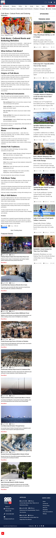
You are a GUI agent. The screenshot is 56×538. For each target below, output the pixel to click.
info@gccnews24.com (9, 518)
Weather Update (20, 8)
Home (44, 501)
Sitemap (45, 513)
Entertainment (4, 227)
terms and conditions (48, 511)
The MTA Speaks (5, 8)
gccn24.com (6, 525)
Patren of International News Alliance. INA (9, 508)
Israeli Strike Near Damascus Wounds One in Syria (14, 284)
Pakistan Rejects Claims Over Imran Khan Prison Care (15, 256)
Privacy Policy (46, 505)
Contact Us (45, 503)
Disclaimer (45, 509)
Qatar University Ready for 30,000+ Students (12, 482)
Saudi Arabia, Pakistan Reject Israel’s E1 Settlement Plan (15, 369)
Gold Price (27, 8)
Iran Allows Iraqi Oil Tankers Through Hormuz (12, 425)
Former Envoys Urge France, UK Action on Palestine (14, 341)
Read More (4, 262)
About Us (45, 507)
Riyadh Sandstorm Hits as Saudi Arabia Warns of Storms (15, 397)
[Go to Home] (2, 533)
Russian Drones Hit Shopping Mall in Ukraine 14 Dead (15, 454)
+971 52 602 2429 (10, 513)
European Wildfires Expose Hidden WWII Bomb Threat (15, 313)
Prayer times (13, 8)
